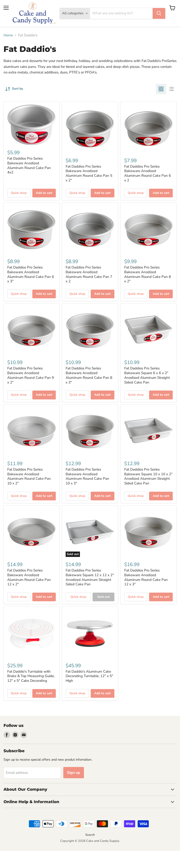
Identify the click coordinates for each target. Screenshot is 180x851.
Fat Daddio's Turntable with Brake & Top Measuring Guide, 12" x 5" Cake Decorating (31, 676)
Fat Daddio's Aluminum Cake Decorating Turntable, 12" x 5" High (89, 676)
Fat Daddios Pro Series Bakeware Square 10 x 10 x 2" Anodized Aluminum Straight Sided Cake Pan (148, 476)
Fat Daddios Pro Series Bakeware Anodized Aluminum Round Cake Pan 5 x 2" (89, 173)
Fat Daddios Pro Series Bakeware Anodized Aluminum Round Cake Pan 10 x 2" (29, 476)
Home (8, 35)
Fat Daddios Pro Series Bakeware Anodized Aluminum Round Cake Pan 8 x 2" (147, 274)
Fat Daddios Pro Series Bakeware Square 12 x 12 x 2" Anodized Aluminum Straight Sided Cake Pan (90, 577)
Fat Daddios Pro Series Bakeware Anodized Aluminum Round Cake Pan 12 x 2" (29, 577)
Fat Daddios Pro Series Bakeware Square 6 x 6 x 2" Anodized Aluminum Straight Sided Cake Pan (147, 375)
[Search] (159, 13)
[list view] (171, 89)
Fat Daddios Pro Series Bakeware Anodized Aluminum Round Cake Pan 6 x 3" (30, 274)
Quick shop (19, 193)
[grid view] (161, 89)
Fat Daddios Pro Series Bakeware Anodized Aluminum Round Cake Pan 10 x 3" (87, 476)
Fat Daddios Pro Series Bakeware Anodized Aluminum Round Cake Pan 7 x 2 (89, 274)
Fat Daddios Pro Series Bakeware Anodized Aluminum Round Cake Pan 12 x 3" (146, 577)
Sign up (73, 772)
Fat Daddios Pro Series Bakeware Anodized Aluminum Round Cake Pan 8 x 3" (89, 375)
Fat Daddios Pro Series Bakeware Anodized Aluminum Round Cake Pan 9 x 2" (30, 375)
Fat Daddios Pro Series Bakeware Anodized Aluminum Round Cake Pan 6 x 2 (147, 173)
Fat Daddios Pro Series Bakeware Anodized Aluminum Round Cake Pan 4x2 (29, 165)
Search (90, 835)
